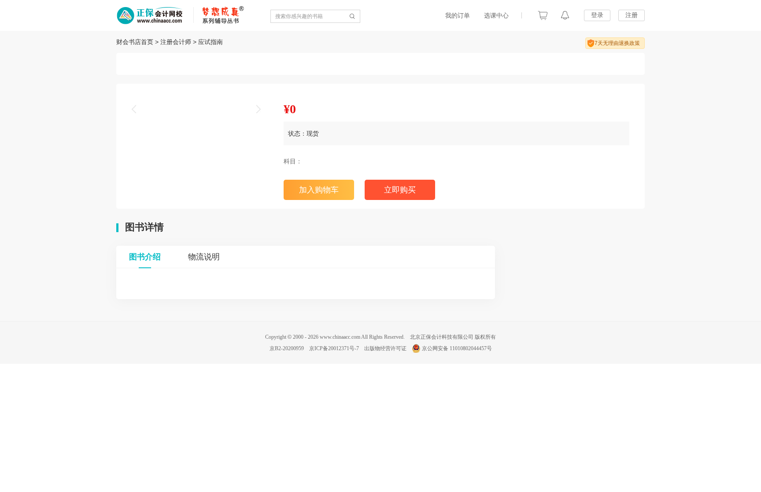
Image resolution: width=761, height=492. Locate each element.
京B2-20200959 (287, 348)
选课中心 (496, 15)
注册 (631, 14)
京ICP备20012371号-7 (334, 348)
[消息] (565, 15)
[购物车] (543, 15)
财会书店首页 (134, 41)
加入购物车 (319, 189)
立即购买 (400, 189)
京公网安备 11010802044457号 (457, 348)
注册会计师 (175, 41)
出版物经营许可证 (385, 348)
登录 (597, 14)
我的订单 (457, 15)
